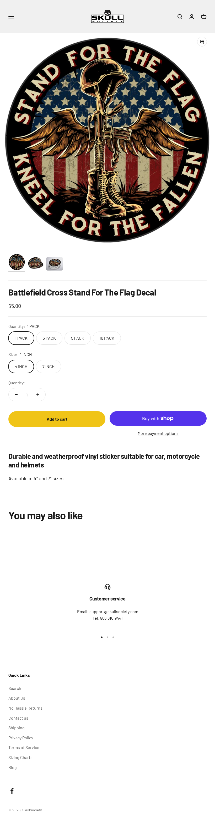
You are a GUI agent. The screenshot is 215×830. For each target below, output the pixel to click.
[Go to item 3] (54, 264)
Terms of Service (23, 747)
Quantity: (16, 382)
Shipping (16, 727)
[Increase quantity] (37, 394)
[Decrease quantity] (16, 394)
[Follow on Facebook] (11, 791)
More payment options (158, 433)
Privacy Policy (20, 737)
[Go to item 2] (35, 263)
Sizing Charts (20, 757)
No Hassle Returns (25, 707)
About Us (16, 697)
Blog (12, 767)
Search (14, 688)
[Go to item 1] (16, 263)
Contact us (18, 717)
